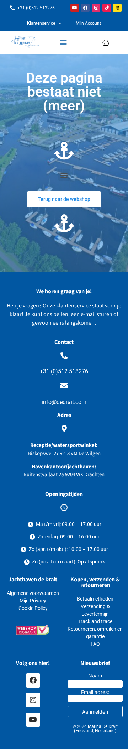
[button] (63, 43)
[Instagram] (96, 8)
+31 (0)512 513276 (64, 371)
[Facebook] (85, 8)
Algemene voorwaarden (33, 593)
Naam (95, 675)
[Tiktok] (106, 8)
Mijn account (88, 23)
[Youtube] (74, 8)
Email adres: (95, 692)
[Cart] (105, 42)
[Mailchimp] (117, 8)
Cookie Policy (33, 608)
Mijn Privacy (33, 600)
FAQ (95, 644)
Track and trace (95, 621)
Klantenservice (41, 23)
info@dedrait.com (64, 402)
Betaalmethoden (95, 599)
